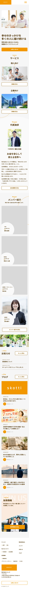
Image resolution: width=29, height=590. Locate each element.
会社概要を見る (14, 188)
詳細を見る (14, 84)
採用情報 (4, 555)
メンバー (21, 545)
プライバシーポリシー (7, 561)
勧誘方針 (15, 561)
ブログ (20, 553)
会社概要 (11, 552)
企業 (3, 545)
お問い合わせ (14, 49)
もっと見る (21, 353)
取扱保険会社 (22, 542)
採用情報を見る (14, 527)
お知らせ (21, 549)
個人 (8, 545)
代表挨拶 (4, 552)
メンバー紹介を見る (14, 329)
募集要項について (7, 361)
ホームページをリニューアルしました (12, 367)
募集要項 (4, 558)
